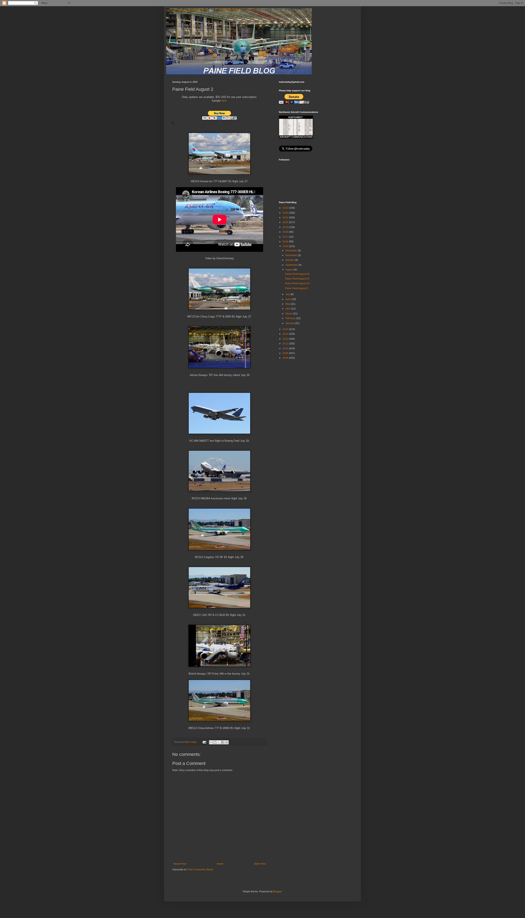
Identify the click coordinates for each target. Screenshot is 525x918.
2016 (286, 241)
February (290, 318)
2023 (286, 207)
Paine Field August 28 (297, 274)
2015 (286, 246)
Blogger (277, 891)
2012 (286, 338)
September (291, 265)
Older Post (260, 863)
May (288, 304)
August (289, 269)
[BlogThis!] (215, 742)
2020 (286, 222)
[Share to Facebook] (223, 742)
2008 (286, 357)
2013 (286, 333)
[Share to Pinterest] (227, 742)
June (288, 299)
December (291, 250)
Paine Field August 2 (296, 288)
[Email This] (211, 742)
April (288, 308)
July (288, 294)
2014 (286, 329)
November (291, 255)
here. (224, 100)
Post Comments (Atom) (200, 869)
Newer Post (179, 863)
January (290, 323)
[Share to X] (219, 742)
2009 (286, 353)
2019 (286, 227)
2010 (286, 348)
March (289, 313)
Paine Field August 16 (297, 283)
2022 (286, 212)
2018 (286, 231)
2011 (286, 343)
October (290, 260)
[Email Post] (204, 742)
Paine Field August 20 (297, 278)
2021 (286, 217)
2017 (286, 236)
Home (220, 863)
